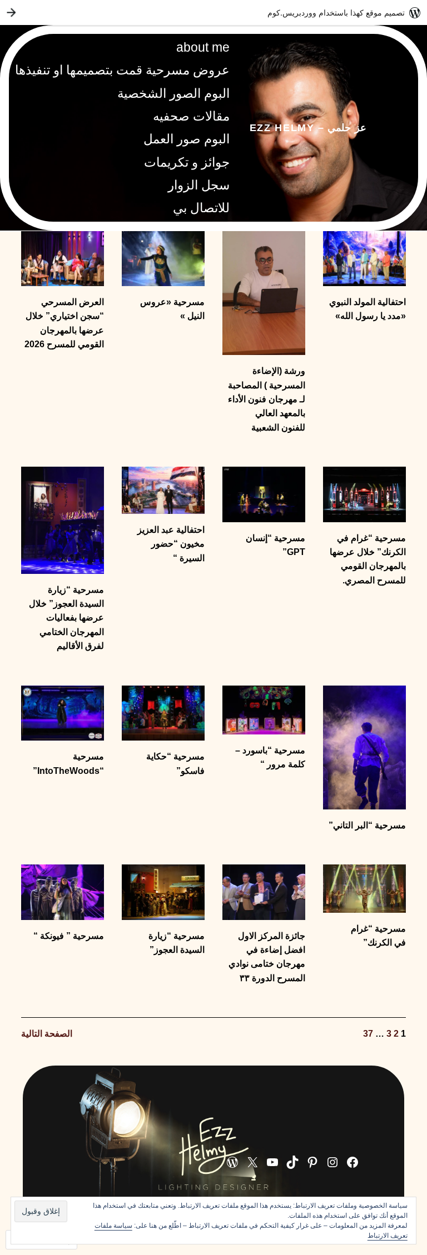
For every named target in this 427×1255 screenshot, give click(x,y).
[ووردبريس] (232, 1162)
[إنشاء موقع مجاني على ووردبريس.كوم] (213, 12)
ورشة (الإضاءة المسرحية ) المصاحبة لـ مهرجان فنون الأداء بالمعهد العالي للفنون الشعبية (266, 399)
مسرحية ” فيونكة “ (68, 936)
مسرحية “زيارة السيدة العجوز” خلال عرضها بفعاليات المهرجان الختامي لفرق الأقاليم (66, 618)
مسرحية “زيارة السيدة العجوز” (176, 942)
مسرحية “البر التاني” (367, 825)
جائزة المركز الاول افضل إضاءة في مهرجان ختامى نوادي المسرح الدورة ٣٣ (267, 957)
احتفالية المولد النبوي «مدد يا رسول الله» (367, 309)
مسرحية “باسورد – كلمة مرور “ (270, 757)
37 (368, 1033)
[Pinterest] (312, 1162)
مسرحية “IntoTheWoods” (68, 763)
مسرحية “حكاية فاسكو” (175, 763)
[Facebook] (352, 1162)
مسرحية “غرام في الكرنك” (378, 935)
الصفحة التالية (46, 1033)
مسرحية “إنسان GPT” (275, 545)
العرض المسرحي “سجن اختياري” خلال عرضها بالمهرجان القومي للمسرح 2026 (64, 323)
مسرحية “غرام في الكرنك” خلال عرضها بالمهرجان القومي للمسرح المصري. (368, 559)
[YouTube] (272, 1162)
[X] (252, 1162)
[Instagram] (332, 1162)
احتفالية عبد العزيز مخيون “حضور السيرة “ (171, 544)
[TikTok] (292, 1162)
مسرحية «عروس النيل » (172, 309)
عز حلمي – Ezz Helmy (308, 127)
